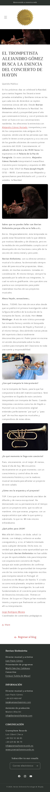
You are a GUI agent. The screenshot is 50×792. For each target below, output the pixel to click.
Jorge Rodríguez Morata (13, 612)
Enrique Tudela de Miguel (18, 676)
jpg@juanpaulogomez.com (18, 702)
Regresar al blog (27, 637)
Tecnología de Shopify (35, 787)
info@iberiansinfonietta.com (19, 715)
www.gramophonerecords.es (20, 749)
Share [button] (7, 625)
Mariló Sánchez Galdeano (18, 668)
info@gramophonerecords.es (19, 746)
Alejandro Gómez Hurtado (14, 127)
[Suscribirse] (37, 766)
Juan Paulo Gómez (14, 661)
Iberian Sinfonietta (20, 787)
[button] (5, 17)
